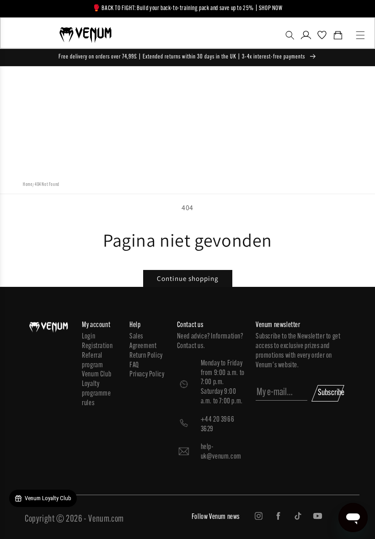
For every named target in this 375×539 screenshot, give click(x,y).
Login (88, 336)
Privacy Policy (146, 374)
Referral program (92, 360)
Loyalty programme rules (96, 393)
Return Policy (146, 355)
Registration (97, 346)
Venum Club (96, 374)
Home (27, 184)
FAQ (134, 365)
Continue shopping (188, 278)
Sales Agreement (142, 341)
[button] (290, 35)
